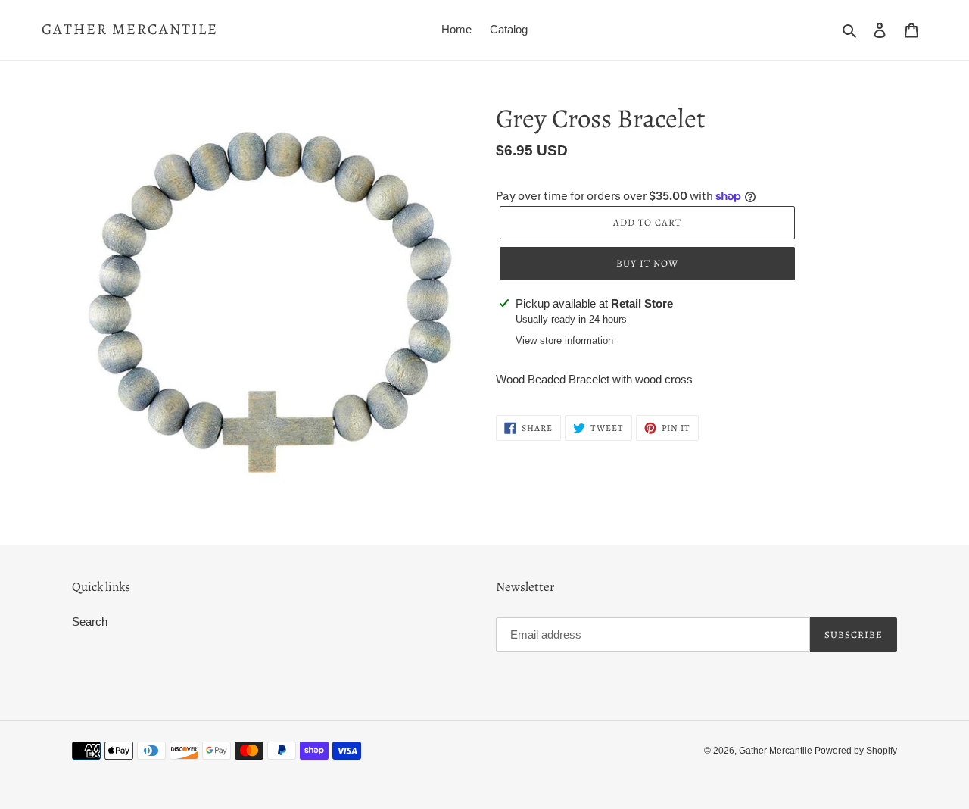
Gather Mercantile (130, 29)
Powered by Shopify (856, 750)
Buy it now (647, 263)
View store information (564, 340)
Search (89, 621)
